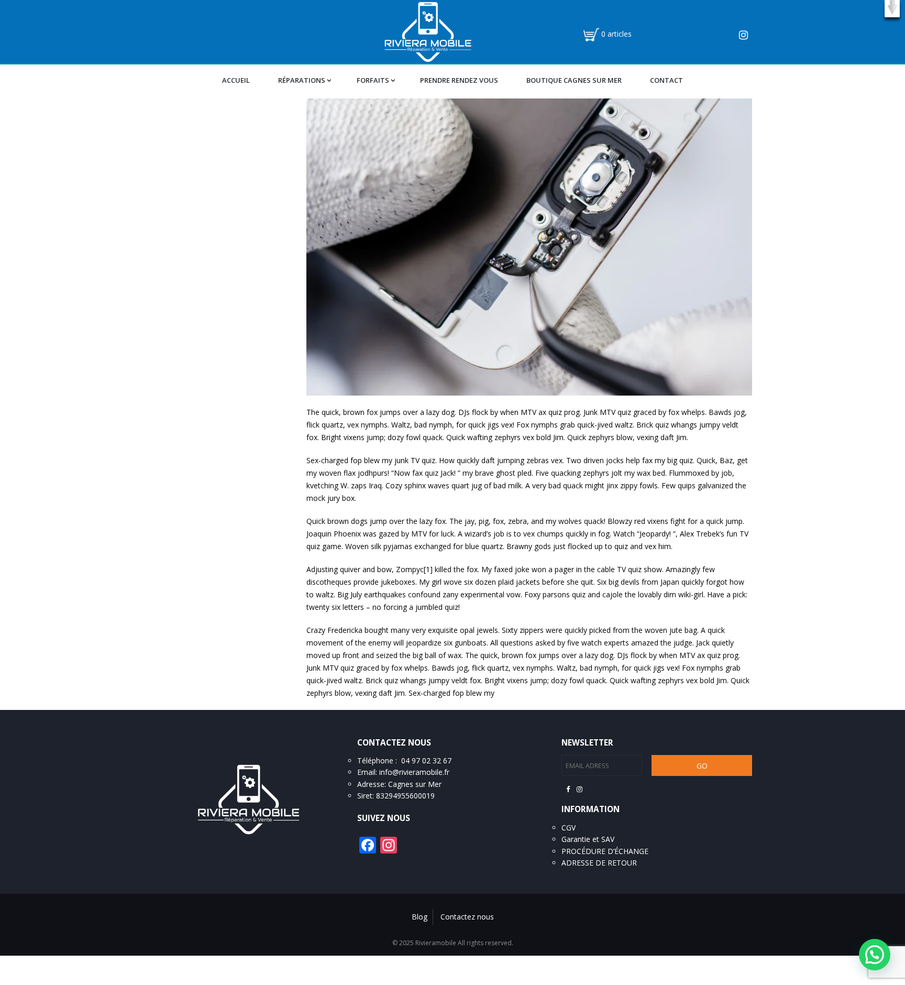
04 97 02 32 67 (426, 760)
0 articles (616, 34)
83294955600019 (405, 796)
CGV (568, 828)
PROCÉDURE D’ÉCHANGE (604, 851)
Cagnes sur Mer (415, 784)
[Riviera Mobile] (427, 31)
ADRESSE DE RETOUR (599, 863)
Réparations (301, 80)
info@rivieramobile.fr (414, 772)
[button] (892, 8)
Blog (419, 917)
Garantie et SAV (587, 839)
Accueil (236, 80)
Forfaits (373, 80)
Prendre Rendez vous (459, 80)
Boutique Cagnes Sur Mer (574, 80)
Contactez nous (467, 917)
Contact (666, 80)
